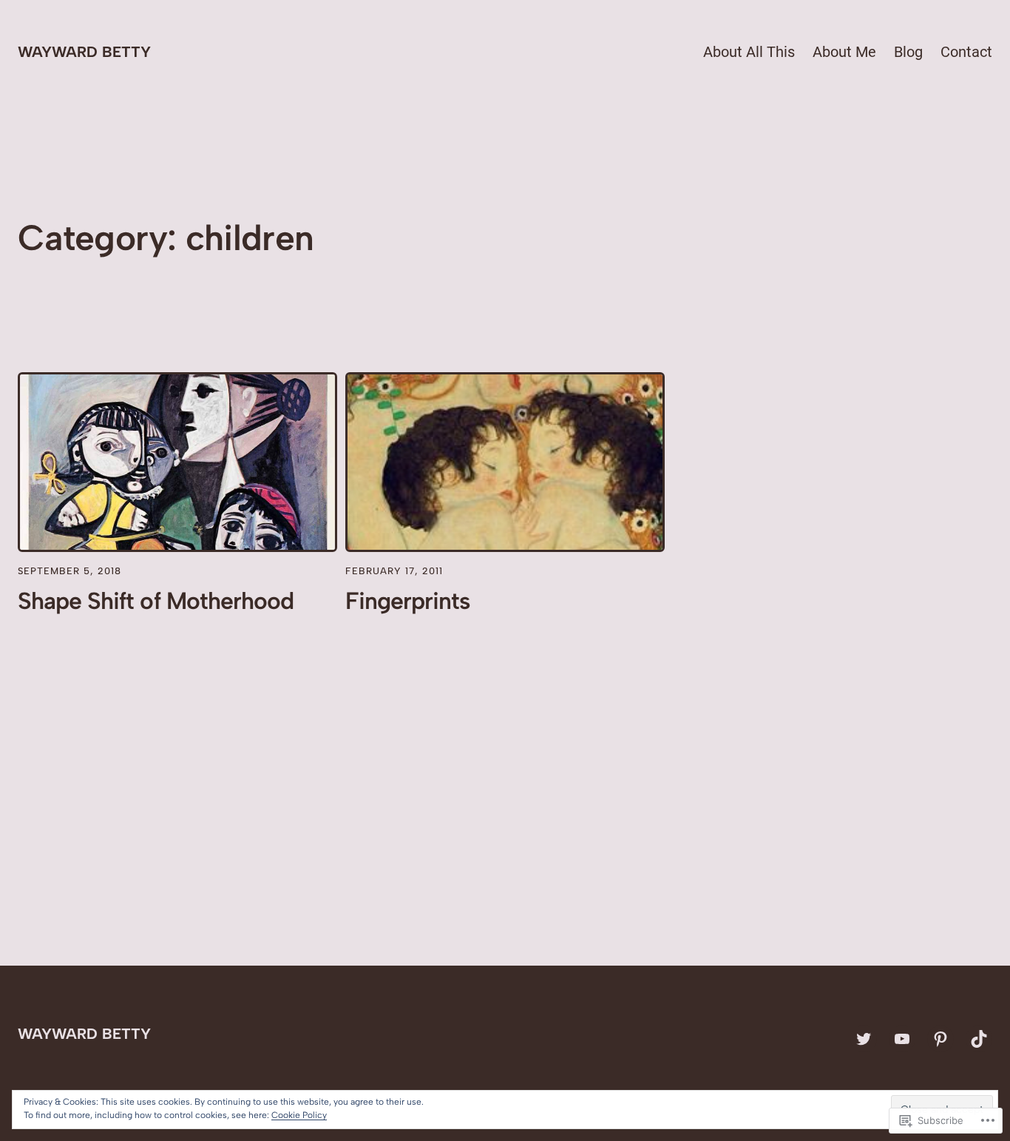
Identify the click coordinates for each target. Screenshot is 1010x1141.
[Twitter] (863, 1039)
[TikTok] (979, 1039)
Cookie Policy (299, 1115)
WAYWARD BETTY (84, 52)
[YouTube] (902, 1039)
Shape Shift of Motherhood (156, 601)
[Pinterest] (940, 1039)
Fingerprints (407, 601)
